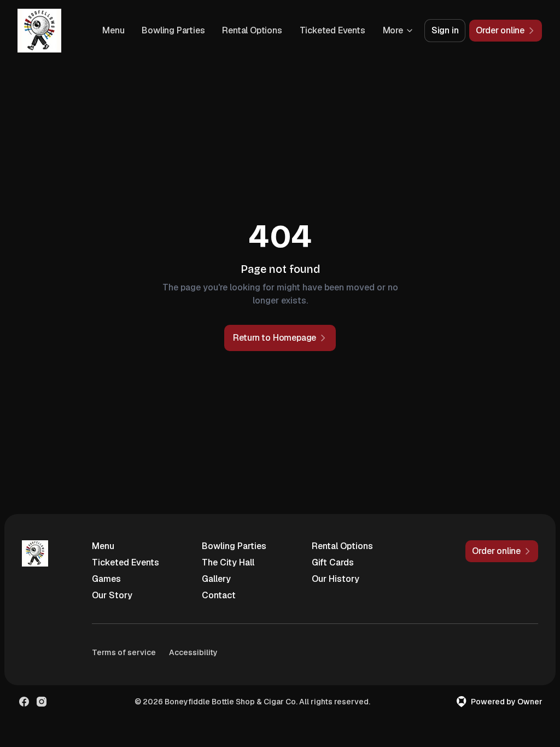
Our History (335, 579)
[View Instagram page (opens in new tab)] (41, 701)
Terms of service (124, 652)
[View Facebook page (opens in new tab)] (24, 701)
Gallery (216, 579)
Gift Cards (333, 562)
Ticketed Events (332, 30)
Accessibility (193, 652)
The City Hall (228, 562)
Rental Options (252, 30)
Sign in (445, 30)
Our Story (112, 595)
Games (106, 579)
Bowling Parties (173, 30)
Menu (113, 30)
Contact (219, 595)
